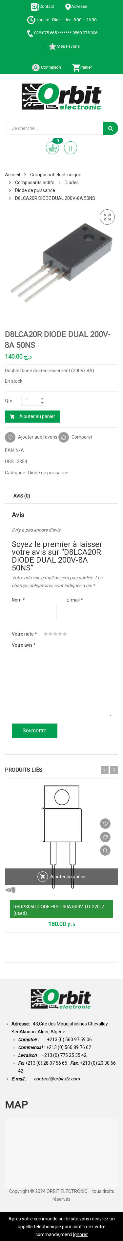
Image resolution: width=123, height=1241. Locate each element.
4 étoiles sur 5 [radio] (60, 634)
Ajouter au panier (37, 416)
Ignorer (80, 1234)
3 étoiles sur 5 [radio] (55, 634)
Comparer (82, 437)
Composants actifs (34, 182)
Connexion (50, 67)
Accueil (12, 174)
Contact (46, 6)
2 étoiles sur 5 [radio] (50, 634)
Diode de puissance (35, 190)
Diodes (72, 182)
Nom (18, 600)
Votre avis (24, 645)
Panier (86, 67)
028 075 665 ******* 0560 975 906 (65, 32)
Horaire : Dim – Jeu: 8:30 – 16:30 (65, 19)
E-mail (75, 600)
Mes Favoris (68, 46)
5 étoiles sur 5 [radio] (65, 634)
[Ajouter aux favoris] (105, 823)
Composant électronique (55, 174)
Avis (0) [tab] (21, 495)
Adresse (79, 6)
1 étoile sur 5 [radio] (46, 634)
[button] (107, 217)
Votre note (24, 634)
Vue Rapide (105, 850)
